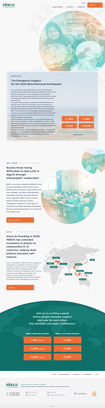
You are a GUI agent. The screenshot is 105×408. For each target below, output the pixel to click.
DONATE (92, 5)
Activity (12, 288)
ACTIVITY (70, 7)
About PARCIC (58, 7)
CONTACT (81, 7)
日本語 (83, 3)
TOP (54, 374)
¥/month (37, 340)
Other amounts (78, 135)
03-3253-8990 (14, 393)
